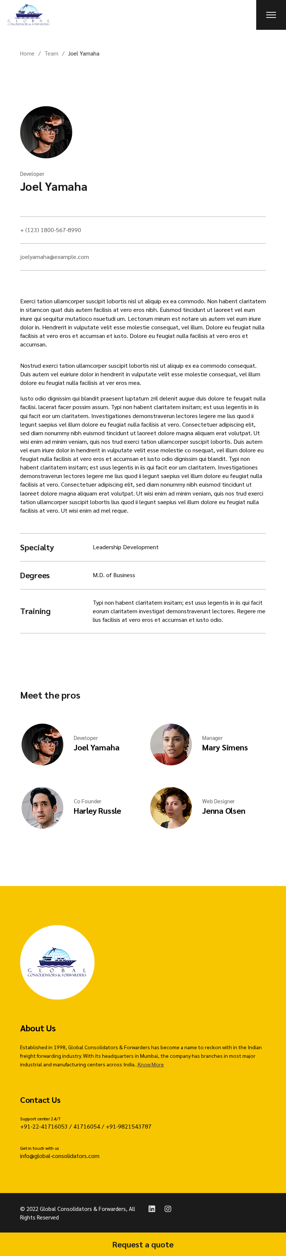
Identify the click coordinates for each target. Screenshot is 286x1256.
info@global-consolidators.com (59, 1155)
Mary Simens (225, 747)
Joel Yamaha (53, 185)
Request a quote (143, 1244)
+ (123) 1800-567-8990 (50, 230)
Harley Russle (97, 810)
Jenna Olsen (223, 810)
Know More (151, 1064)
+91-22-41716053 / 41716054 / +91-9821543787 (86, 1126)
